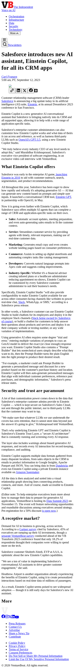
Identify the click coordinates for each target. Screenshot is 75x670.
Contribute (15, 636)
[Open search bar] (4, 44)
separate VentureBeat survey (17, 535)
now (53, 510)
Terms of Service (18, 649)
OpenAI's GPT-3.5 (29, 139)
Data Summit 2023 (57, 500)
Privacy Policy (17, 646)
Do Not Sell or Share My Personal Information (35, 655)
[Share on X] (24, 91)
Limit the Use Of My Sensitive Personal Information (39, 659)
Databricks (62, 465)
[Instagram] (6, 617)
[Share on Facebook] (31, 90)
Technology (15, 29)
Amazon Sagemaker (27, 472)
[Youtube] (17, 617)
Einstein (32, 104)
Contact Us (15, 626)
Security (13, 26)
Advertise (14, 630)
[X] (10, 617)
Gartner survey (27, 529)
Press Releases (17, 623)
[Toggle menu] (4, 40)
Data (11, 23)
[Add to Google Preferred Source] (36, 91)
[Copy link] (12, 90)
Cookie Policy (17, 642)
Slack (21, 302)
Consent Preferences (20, 652)
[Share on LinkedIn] (18, 90)
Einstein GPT (63, 196)
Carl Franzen (9, 76)
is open (46, 510)
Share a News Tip (19, 633)
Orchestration (16, 16)
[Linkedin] (13, 617)
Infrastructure (16, 19)
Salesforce (7, 101)
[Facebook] (3, 617)
